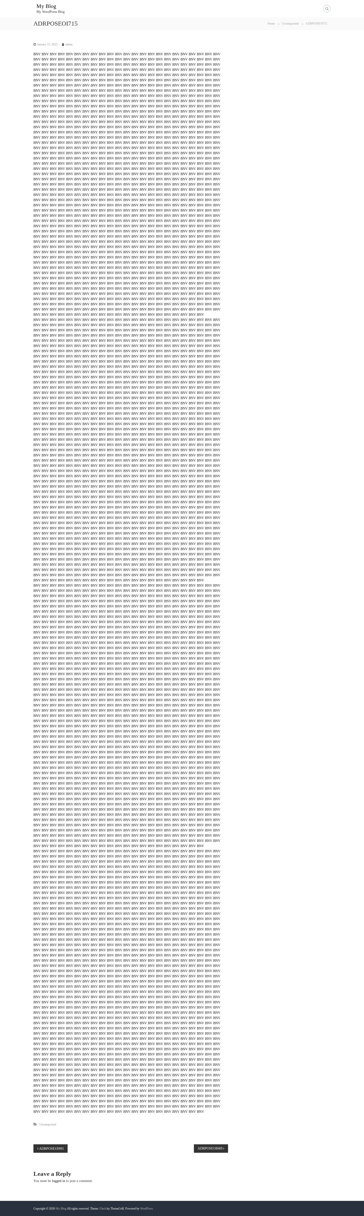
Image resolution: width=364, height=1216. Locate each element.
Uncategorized (290, 23)
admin (69, 44)
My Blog (46, 6)
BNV (37, 54)
